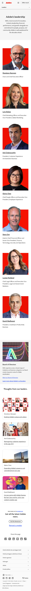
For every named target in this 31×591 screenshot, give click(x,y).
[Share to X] (9, 539)
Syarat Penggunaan (7, 583)
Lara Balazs (7, 112)
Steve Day (6, 234)
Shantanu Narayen (9, 73)
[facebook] (3, 578)
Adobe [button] (4, 565)
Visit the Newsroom (15, 521)
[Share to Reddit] (21, 539)
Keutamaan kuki (15, 583)
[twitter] (10, 578)
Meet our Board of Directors (10, 377)
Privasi (24, 581)
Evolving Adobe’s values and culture (15, 417)
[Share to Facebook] (5, 539)
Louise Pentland (8, 278)
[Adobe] (8, 2)
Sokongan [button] (5, 561)
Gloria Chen (7, 194)
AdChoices (6, 588)
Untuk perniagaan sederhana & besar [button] (12, 554)
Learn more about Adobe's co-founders (14, 381)
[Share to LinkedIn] (13, 539)
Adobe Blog (20, 511)
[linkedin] (13, 578)
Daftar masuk (25, 2)
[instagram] (6, 578)
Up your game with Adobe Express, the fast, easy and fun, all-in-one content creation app (15, 497)
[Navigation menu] (2, 2)
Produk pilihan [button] (6, 569)
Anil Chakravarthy (9, 153)
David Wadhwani (9, 321)
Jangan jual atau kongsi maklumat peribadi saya (13, 585)
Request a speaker (15, 525)
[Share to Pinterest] (17, 539)
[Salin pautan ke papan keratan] (25, 539)
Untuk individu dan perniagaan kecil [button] (12, 550)
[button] (18, 2)
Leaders (4, 7)
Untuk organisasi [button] (7, 557)
